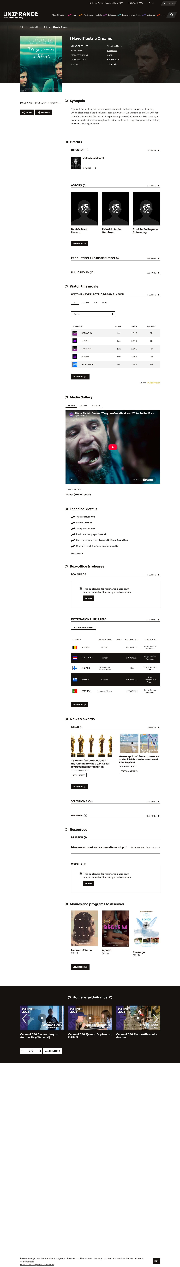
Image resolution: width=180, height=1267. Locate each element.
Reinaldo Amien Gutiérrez (112, 231)
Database (112, 15)
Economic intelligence (131, 15)
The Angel (139, 952)
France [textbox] (77, 314)
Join (163, 15)
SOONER (85, 340)
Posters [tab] (96, 405)
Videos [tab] (71, 405)
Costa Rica (87, 657)
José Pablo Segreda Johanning (145, 231)
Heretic (104, 679)
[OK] (156, 1261)
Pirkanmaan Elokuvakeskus (104, 668)
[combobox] (93, 314)
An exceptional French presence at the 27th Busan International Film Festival (139, 759)
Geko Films (112, 50)
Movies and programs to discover (40, 103)
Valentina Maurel (114, 46)
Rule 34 (106, 950)
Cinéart (104, 647)
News (75, 15)
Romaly (104, 658)
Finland (86, 668)
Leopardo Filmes (104, 691)
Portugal (86, 691)
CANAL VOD (86, 333)
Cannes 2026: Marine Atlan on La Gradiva (136, 1036)
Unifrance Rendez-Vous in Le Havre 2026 (106, 3)
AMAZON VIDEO (88, 364)
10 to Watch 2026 (136, 3)
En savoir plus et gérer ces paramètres (37, 1264)
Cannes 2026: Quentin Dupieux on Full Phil (89, 1036)
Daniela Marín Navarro (79, 231)
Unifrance (151, 15)
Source (143, 382)
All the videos (52, 1051)
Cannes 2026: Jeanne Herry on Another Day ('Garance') (39, 1036)
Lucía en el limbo (81, 950)
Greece (85, 679)
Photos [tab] (83, 405)
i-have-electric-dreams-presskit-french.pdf (98, 847)
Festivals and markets (93, 15)
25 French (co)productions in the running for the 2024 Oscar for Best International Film (90, 763)
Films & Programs (59, 15)
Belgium (86, 647)
